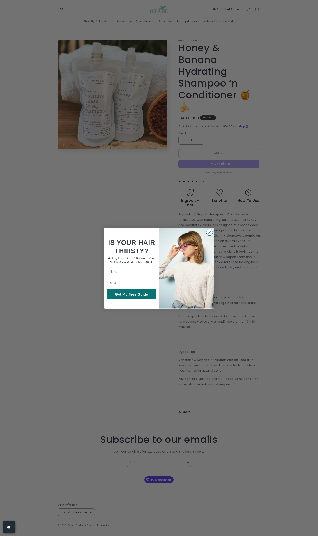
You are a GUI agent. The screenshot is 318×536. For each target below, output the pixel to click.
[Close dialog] (209, 232)
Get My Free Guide (131, 294)
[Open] (9, 527)
